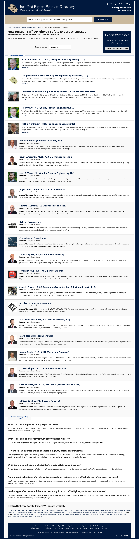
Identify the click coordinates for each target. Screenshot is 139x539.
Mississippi (73, 512)
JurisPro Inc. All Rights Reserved (25, 536)
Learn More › (25, 67)
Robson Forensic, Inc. (30, 222)
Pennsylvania (59, 514)
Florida (90, 510)
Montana (80, 512)
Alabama (24, 510)
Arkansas (31, 510)
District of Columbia (72, 510)
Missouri (65, 512)
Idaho (111, 510)
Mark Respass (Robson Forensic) (36, 336)
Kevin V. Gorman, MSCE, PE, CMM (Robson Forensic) (45, 157)
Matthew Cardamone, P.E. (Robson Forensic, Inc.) (44, 320)
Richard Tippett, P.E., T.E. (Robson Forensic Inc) (43, 369)
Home (9, 27)
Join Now (110, 4)
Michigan (49, 512)
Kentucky (11, 512)
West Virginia (29, 516)
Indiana (122, 510)
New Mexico (17, 514)
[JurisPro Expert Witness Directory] (41, 8)
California (44, 510)
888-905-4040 (124, 11)
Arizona (37, 510)
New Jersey (16, 27)
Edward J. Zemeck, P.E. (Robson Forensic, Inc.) (42, 206)
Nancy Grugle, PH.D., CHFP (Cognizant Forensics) (44, 352)
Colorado (52, 510)
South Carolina (80, 514)
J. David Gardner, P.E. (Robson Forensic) (39, 401)
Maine (43, 512)
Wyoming (38, 516)
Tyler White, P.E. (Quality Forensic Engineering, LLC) (48, 108)
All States (11, 510)
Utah (111, 514)
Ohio (37, 514)
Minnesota (57, 512)
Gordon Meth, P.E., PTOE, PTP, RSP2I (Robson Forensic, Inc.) (49, 385)
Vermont (123, 514)
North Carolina (90, 512)
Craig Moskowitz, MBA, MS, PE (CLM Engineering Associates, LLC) (54, 76)
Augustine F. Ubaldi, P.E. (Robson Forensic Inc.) (43, 190)
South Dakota (91, 514)
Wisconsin (20, 516)
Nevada (25, 514)
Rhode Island (69, 514)
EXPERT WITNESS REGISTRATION (117, 48)
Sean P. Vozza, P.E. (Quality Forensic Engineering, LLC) (46, 173)
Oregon (51, 514)
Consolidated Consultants (32, 238)
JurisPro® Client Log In (123, 4)
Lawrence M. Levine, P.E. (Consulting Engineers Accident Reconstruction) (58, 92)
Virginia (116, 514)
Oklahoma (43, 514)
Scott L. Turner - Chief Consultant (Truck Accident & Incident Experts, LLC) (57, 287)
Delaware (83, 510)
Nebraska (109, 512)
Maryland (37, 512)
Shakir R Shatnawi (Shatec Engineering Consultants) (48, 124)
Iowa (107, 510)
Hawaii (102, 510)
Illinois (116, 510)
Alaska (17, 510)
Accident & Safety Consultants (35, 303)
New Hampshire (119, 512)
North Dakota (101, 512)
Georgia (96, 510)
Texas (107, 514)
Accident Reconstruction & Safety (32, 27)
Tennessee (100, 514)
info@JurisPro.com (86, 532)
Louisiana (18, 512)
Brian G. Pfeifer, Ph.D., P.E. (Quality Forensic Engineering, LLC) (53, 60)
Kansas (128, 510)
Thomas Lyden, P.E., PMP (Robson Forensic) (41, 255)
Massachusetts (27, 512)
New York (32, 514)
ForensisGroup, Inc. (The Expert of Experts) (41, 271)
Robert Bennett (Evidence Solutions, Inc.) (40, 141)
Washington (12, 516)
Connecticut (60, 510)
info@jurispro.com (121, 8)
